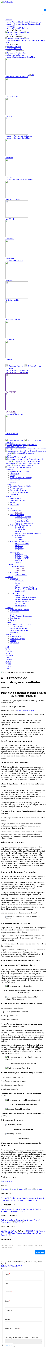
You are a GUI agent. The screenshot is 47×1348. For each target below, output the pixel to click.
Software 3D (10, 26)
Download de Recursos (18, 490)
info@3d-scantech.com (9, 1231)
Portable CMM (15, 511)
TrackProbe (19, 539)
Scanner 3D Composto (23, 517)
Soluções (12, 1220)
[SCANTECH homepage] (7, 2)
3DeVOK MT (20, 570)
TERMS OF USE (7, 1266)
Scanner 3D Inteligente (23, 519)
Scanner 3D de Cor (12, 370)
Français (8, 651)
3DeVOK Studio (21, 575)
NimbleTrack (19, 527)
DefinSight (18, 554)
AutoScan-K (19, 550)
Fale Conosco (15, 480)
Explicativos (14, 505)
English (8, 649)
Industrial (8, 20)
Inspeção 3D (19, 595)
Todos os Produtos (34, 366)
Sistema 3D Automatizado (31, 24)
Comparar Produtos (16, 366)
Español (8, 657)
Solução (8, 455)
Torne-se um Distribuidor (10, 1211)
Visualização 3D (20, 606)
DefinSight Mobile (21, 556)
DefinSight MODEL (22, 558)
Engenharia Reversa (22, 601)
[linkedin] (29, 1189)
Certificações (14, 474)
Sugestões (4, 1235)
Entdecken (9, 577)
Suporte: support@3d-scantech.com (29, 1233)
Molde (17, 585)
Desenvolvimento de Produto (25, 597)
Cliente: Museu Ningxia (25, 710)
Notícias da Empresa (17, 500)
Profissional (9, 368)
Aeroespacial (19, 581)
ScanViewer (19, 560)
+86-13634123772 (31, 1231)
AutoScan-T (19, 548)
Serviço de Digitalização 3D (20, 492)
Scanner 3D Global (22, 521)
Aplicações (9, 443)
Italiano (8, 668)
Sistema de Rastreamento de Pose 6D (28, 533)
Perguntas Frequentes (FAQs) (20, 486)
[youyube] (21, 1189)
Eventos (13, 503)
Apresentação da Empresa (19, 472)
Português (9, 655)
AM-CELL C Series (22, 544)
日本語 (8, 662)
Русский (8, 659)
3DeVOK (18, 1222)
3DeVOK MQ (20, 568)
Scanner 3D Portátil (12, 22)
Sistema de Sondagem (13, 24)
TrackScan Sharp (21, 529)
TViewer (18, 562)
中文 (7, 647)
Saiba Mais (24, 28)
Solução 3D (14, 593)
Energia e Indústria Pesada (24, 587)
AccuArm (18, 513)
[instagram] (37, 1189)
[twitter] (13, 1189)
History (12, 476)
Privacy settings (8, 1345)
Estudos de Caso (16, 498)
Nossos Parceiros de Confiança (21, 478)
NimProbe (18, 537)
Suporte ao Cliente (16, 488)
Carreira (13, 482)
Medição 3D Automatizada (24, 599)
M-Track (18, 531)
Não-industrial (20, 591)
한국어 (8, 664)
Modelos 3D (14, 494)
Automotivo (19, 583)
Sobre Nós (9, 469)
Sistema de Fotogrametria (24, 523)
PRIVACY (18, 1266)
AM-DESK (19, 546)
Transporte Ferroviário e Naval (26, 589)
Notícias (8, 496)
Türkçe (8, 666)
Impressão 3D (20, 604)
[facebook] (5, 1189)
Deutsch (8, 653)
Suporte (8, 484)
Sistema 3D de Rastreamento (30, 22)
